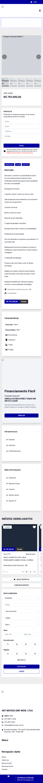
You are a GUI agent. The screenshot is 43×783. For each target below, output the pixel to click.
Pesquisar (21, 666)
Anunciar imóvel (7, 766)
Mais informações (13, 470)
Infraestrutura (11, 431)
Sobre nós (5, 760)
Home (4, 757)
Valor (5, 630)
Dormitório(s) (9, 640)
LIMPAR (21, 671)
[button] (4, 57)
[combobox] (21, 598)
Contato (4, 769)
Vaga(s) (6, 650)
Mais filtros (21, 660)
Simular (21, 415)
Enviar (21, 145)
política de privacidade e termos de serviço (20, 153)
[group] (21, 644)
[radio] (8, 644)
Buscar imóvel (7, 763)
